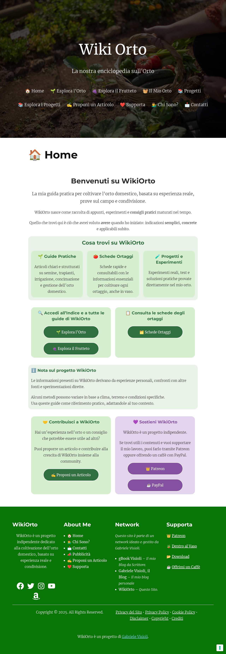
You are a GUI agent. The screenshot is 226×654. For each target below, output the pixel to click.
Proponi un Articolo (90, 560)
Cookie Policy (183, 612)
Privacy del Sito (129, 612)
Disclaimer (139, 618)
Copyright (159, 618)
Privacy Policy (157, 612)
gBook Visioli (130, 558)
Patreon (178, 535)
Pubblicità (81, 554)
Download (180, 556)
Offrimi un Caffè (186, 567)
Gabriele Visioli (135, 636)
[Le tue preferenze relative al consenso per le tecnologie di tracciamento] (219, 647)
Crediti (177, 618)
